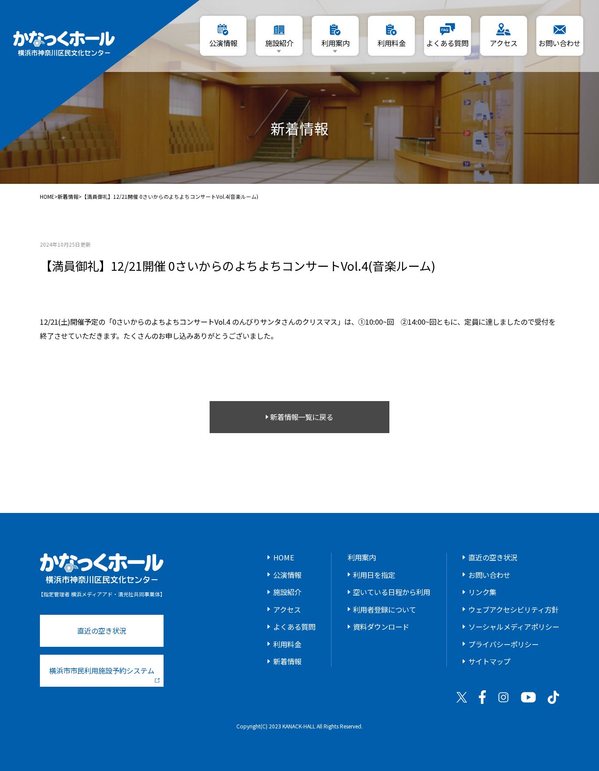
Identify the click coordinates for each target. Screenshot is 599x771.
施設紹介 (287, 592)
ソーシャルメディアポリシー (513, 626)
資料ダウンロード (381, 626)
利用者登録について (384, 609)
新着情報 (67, 196)
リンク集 (482, 592)
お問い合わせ (489, 575)
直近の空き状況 (101, 630)
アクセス (287, 609)
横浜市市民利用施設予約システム (101, 670)
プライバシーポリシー (503, 644)
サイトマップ (489, 661)
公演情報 (287, 575)
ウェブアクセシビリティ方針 (513, 609)
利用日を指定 (374, 575)
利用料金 (287, 644)
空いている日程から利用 (391, 592)
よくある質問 (294, 626)
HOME (47, 196)
